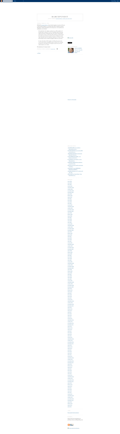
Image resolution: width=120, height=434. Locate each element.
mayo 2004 (70, 181)
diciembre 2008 (71, 268)
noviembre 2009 (71, 285)
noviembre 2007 (71, 247)
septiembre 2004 (71, 187)
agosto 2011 (70, 318)
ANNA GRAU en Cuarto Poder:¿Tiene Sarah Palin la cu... (75, 174)
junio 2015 (70, 390)
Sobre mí (76, 49)
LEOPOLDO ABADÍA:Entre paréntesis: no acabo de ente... (75, 163)
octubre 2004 (70, 189)
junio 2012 (70, 334)
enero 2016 (70, 401)
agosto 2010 (70, 299)
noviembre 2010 (71, 304)
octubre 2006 (70, 227)
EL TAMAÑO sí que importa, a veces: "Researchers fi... (75, 160)
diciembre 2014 (71, 381)
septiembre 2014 (71, 376)
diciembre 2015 (71, 400)
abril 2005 (70, 198)
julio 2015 (70, 392)
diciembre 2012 (71, 343)
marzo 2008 (70, 253)
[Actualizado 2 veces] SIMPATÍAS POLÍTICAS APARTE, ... (74, 169)
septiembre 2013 (71, 357)
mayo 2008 (70, 256)
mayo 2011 (70, 313)
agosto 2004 (70, 186)
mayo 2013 (70, 351)
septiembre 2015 (71, 395)
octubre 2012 (70, 340)
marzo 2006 (70, 216)
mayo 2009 (70, 275)
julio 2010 (70, 298)
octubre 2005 (70, 208)
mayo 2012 (70, 332)
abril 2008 (70, 255)
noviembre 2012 (71, 342)
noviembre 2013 (71, 361)
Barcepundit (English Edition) (64, 18)
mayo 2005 (70, 200)
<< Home (38, 53)
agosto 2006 (70, 223)
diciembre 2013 (71, 362)
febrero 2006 (70, 214)
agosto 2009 (70, 280)
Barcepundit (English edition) (73, 412)
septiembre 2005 (71, 206)
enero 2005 (70, 193)
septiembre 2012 (71, 338)
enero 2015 (70, 383)
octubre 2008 (70, 264)
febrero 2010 (70, 290)
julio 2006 (70, 222)
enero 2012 (70, 326)
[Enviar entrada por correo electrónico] (57, 49)
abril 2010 (70, 293)
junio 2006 (70, 220)
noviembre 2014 (71, 379)
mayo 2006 (70, 219)
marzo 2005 (70, 197)
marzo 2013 (70, 348)
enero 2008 (70, 250)
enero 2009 (70, 269)
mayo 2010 (70, 294)
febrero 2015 (70, 384)
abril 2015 (70, 387)
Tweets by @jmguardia (72, 99)
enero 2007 (70, 231)
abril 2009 (70, 274)
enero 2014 (70, 364)
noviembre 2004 (71, 190)
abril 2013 (70, 350)
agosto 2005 (70, 205)
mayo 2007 (70, 238)
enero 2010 (70, 288)
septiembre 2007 (71, 244)
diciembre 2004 (71, 192)
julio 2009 (70, 279)
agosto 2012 (70, 337)
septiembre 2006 (71, 225)
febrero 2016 (70, 403)
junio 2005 (70, 201)
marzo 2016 (70, 405)
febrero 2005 (70, 195)
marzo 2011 (70, 310)
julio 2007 (70, 241)
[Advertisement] (60, 7)
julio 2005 (70, 203)
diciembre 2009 (71, 286)
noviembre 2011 (71, 323)
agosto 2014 (70, 375)
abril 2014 (70, 368)
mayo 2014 (70, 370)
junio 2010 (70, 296)
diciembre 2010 (71, 305)
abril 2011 (70, 312)
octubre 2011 (70, 321)
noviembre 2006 (71, 228)
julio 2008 (70, 260)
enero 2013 (70, 345)
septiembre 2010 (71, 301)
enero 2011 (70, 307)
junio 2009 (70, 277)
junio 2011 (70, 315)
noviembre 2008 (71, 266)
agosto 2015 (70, 394)
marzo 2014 (70, 367)
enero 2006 (70, 212)
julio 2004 (70, 184)
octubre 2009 (70, 283)
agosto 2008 (70, 261)
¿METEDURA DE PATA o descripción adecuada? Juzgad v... (75, 154)
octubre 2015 (70, 397)
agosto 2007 (70, 242)
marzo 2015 (70, 386)
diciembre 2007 (71, 249)
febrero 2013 (70, 346)
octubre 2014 (70, 378)
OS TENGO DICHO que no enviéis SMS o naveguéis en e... (75, 151)
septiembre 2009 (71, 282)
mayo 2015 (70, 389)
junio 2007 (70, 239)
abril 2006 (70, 217)
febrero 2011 (70, 309)
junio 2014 (70, 372)
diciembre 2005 (71, 211)
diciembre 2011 (71, 324)
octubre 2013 (70, 359)
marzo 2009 (70, 272)
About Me (80, 49)
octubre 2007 (70, 245)
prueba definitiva (45, 25)
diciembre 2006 (71, 230)
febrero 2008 (70, 252)
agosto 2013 (70, 356)
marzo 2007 (70, 234)
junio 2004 (70, 182)
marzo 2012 (70, 329)
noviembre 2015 (71, 398)
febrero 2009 (70, 271)
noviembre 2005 (71, 209)
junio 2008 (70, 258)
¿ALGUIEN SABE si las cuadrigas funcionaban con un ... (74, 148)
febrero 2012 (70, 327)
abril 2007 (70, 236)
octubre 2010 (70, 302)
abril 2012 (70, 331)
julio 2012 (70, 335)
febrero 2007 (70, 233)
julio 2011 (70, 316)
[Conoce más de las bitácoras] (73, 428)
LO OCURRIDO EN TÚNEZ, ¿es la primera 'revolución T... (74, 157)
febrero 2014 (70, 365)
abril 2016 (70, 406)
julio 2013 (70, 354)
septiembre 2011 (71, 320)
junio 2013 (70, 353)
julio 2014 (70, 373)
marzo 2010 (70, 291)
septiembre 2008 (71, 263)
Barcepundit (60, 16)
